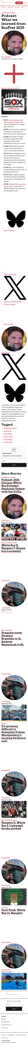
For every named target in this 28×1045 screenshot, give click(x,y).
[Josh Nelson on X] (14, 379)
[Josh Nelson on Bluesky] (14, 403)
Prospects (10, 7)
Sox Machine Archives (6, 1024)
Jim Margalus (5, 608)
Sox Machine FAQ (5, 1021)
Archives (17, 7)
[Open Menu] (26, 3)
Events (23, 7)
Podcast (3, 7)
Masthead (3, 1019)
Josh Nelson (7, 57)
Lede (14, 1042)
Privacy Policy (4, 1027)
